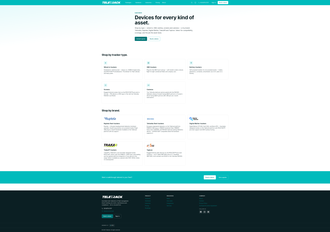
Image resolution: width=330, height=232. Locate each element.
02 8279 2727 (108, 208)
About (164, 2)
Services (169, 205)
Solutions (147, 198)
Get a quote (223, 177)
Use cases (169, 201)
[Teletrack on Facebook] (208, 211)
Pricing (158, 2)
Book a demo (223, 2)
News (168, 198)
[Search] (191, 2)
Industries (148, 2)
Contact (201, 201)
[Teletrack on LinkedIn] (200, 211)
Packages (128, 2)
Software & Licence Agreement (208, 205)
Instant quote (140, 39)
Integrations (170, 203)
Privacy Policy (203, 203)
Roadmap (147, 208)
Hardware (138, 2)
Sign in (214, 2)
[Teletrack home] (111, 2)
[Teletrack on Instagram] (204, 211)
